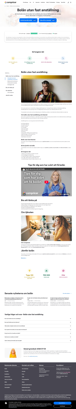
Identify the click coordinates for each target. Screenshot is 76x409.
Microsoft (47, 404)
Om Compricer (11, 92)
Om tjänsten (9, 90)
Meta (35, 404)
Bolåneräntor (7, 376)
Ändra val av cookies (26, 390)
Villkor (23, 382)
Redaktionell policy (26, 387)
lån (10, 396)
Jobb (23, 376)
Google (37, 404)
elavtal (6, 396)
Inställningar (62, 406)
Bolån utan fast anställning (12, 76)
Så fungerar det (11, 84)
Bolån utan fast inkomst (13, 81)
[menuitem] (10, 2)
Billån (6, 382)
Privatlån (6, 371)
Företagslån (7, 387)
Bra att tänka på (10, 87)
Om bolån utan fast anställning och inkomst (12, 79)
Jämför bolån (9, 95)
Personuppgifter (25, 379)
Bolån (8, 6)
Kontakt (23, 371)
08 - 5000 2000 (66, 372)
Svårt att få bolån (8, 379)
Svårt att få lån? (8, 384)
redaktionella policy (33, 356)
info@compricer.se (64, 373)
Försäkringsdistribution (27, 384)
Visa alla (66, 293)
